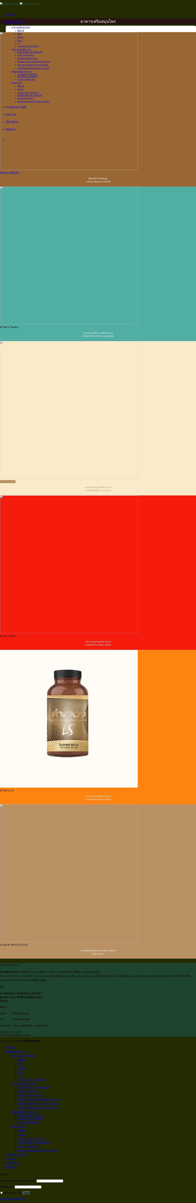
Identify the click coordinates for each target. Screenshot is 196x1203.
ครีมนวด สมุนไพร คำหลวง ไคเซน (37, 1103)
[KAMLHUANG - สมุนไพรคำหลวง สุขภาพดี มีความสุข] (20, 3)
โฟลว (20, 1072)
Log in (26, 1193)
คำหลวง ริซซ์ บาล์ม (28, 1122)
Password (7, 1186)
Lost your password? (13, 1198)
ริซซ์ (19, 1064)
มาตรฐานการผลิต (16, 1154)
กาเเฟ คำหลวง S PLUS (31, 1079)
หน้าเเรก (11, 14)
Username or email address (18, 1180)
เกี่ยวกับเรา (12, 1163)
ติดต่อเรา (11, 1167)
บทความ (11, 1158)
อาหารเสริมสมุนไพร (20, 27)
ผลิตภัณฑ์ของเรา (16, 21)
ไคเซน (21, 1068)
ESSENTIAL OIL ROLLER (33, 1087)
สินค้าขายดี (18, 1126)
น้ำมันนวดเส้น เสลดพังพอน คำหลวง (38, 1099)
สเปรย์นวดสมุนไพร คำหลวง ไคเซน (37, 1107)
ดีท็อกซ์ (20, 31)
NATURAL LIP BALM (30, 1118)
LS (19, 1075)
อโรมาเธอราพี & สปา (23, 1083)
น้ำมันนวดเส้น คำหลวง (30, 1095)
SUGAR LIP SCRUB (29, 1115)
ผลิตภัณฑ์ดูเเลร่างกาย (24, 1111)
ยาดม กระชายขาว (28, 1091)
